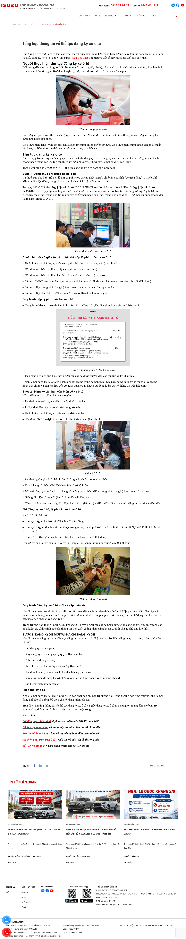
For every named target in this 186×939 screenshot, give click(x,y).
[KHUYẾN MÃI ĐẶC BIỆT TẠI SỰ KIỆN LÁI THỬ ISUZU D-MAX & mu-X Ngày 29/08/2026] (35, 804)
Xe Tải (8, 897)
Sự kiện (27, 856)
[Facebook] (177, 4)
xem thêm (12, 862)
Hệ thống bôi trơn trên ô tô (39, 739)
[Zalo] (173, 4)
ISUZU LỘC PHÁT (28, 887)
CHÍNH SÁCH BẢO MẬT (15, 922)
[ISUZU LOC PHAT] (9, 5)
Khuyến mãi (36, 856)
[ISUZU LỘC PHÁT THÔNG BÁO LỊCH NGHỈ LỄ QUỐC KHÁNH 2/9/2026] (151, 804)
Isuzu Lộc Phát (79, 57)
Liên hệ (154, 16)
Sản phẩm (11, 887)
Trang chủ (16, 24)
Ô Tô (7, 892)
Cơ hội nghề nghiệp (28, 902)
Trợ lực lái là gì (32, 733)
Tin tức (97, 16)
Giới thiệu (24, 892)
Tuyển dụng (140, 16)
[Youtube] (182, 4)
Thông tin (19, 856)
